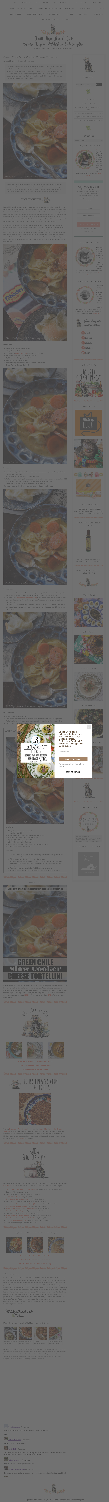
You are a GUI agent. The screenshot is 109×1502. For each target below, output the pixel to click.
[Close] (89, 727)
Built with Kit (73, 772)
